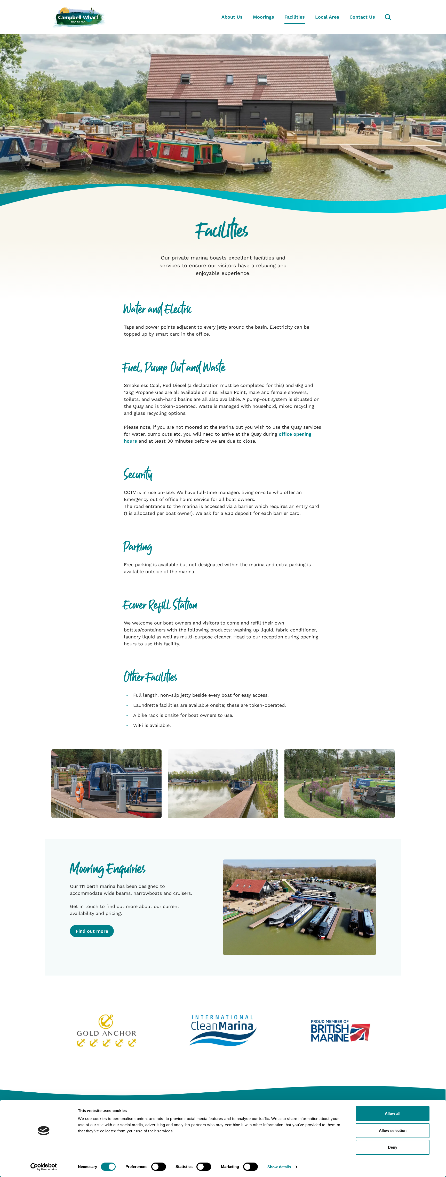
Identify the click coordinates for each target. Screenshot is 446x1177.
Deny (392, 1147)
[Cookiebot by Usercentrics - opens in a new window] (43, 1167)
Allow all (392, 1113)
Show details (279, 1167)
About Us (232, 17)
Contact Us (362, 17)
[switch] (158, 1167)
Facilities (294, 17)
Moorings (263, 17)
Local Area (327, 17)
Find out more (92, 931)
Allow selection (393, 1130)
